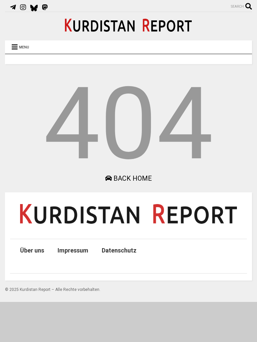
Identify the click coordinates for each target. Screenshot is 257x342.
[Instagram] (23, 7)
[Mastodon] (45, 7)
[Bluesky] (34, 7)
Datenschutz (119, 250)
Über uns (32, 250)
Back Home (132, 178)
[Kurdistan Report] (128, 29)
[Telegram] (13, 7)
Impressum (73, 250)
